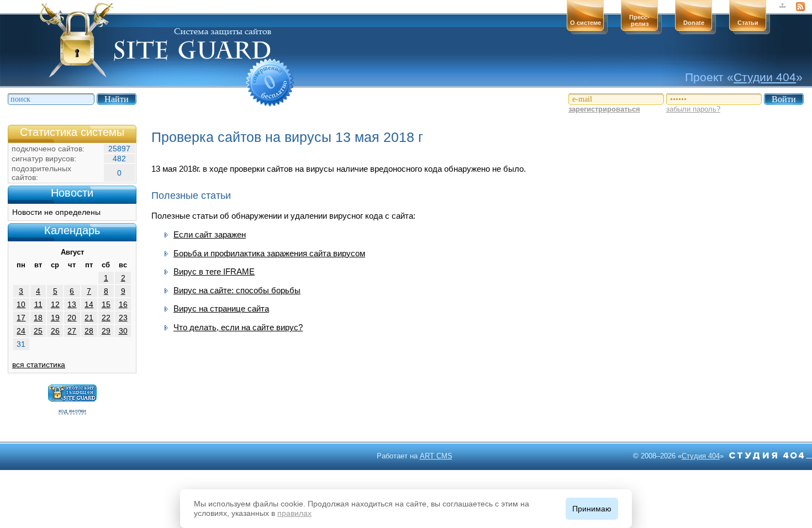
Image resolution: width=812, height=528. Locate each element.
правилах (294, 513)
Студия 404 (701, 456)
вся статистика (38, 364)
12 (55, 304)
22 (106, 317)
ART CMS (436, 456)
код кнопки (72, 411)
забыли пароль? (693, 109)
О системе (585, 22)
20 (71, 317)
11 (38, 304)
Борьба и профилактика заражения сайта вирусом (269, 253)
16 (123, 304)
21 (89, 317)
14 (89, 304)
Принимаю (591, 508)
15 (106, 304)
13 (71, 304)
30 (123, 330)
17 (21, 317)
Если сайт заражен (209, 234)
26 (55, 330)
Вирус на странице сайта (221, 308)
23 (123, 317)
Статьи (747, 22)
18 (38, 317)
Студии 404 (765, 77)
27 (71, 330)
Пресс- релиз (639, 20)
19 (55, 317)
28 (89, 330)
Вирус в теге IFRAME (214, 271)
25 (38, 330)
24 (21, 330)
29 (106, 330)
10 (21, 304)
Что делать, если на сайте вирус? (238, 327)
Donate (693, 22)
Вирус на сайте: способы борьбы (236, 290)
